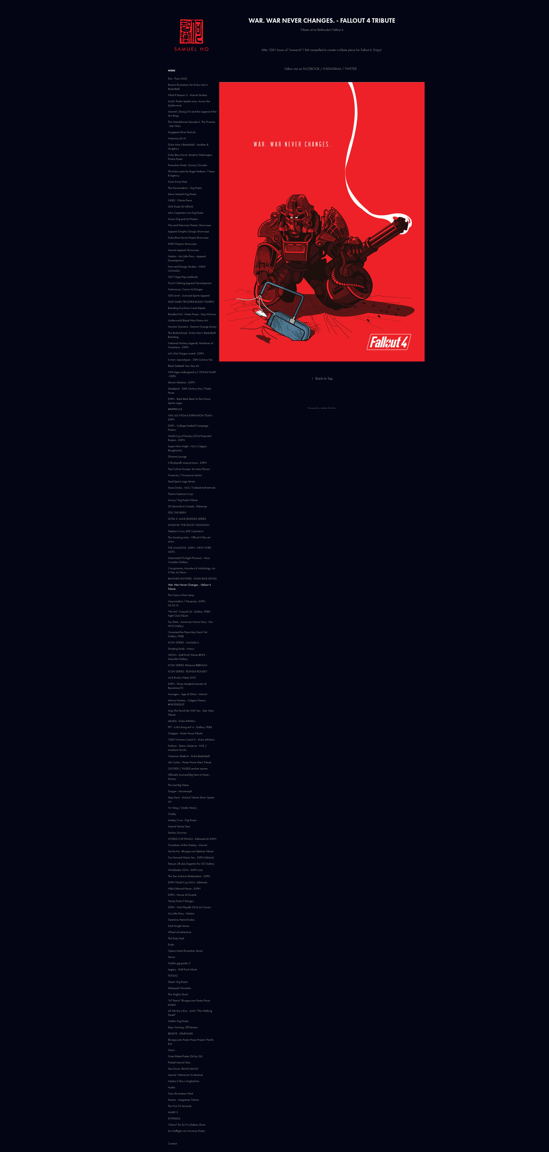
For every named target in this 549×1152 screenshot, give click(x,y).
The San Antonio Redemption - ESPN (189, 876)
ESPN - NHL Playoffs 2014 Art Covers (189, 907)
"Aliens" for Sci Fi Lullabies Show (187, 1124)
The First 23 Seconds (180, 1106)
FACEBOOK (311, 69)
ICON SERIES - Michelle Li (183, 642)
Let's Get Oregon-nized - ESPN (186, 353)
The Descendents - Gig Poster (185, 188)
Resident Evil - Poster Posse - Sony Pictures (192, 314)
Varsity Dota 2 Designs (181, 901)
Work (171, 70)
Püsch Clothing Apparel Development (189, 283)
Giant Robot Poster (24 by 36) (185, 1056)
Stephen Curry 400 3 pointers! (186, 531)
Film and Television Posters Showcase (189, 225)
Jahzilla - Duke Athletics (181, 721)
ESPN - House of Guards (182, 895)
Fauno (171, 957)
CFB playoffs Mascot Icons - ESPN (187, 463)
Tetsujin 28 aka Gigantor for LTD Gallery (191, 864)
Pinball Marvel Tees (179, 1062)
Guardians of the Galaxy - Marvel (187, 845)
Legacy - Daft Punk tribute (182, 969)
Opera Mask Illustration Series (185, 951)
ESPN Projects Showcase (182, 244)
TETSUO (173, 975)
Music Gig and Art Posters (183, 219)
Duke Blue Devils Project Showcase (188, 237)
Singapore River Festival (181, 132)
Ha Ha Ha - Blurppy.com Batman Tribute (191, 851)
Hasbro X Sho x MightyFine (183, 1081)
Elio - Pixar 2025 (177, 78)
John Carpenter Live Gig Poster (186, 213)
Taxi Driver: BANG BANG (183, 1069)
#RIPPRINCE (175, 409)
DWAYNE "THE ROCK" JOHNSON (189, 525)
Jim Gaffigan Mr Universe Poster (186, 1131)
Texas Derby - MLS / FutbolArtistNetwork (192, 487)
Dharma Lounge (177, 456)
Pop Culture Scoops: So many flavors (189, 469)
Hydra (171, 1087)
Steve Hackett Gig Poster (182, 194)
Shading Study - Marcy (181, 649)
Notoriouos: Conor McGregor (185, 289)
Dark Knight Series (178, 926)
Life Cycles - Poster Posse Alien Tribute (189, 762)
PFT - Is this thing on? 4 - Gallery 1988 (190, 727)
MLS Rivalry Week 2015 (182, 677)
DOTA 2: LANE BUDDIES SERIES (187, 519)
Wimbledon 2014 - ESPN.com (185, 870)
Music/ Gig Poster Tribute (183, 500)
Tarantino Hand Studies (181, 920)
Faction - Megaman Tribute (183, 1100)
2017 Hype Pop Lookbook (183, 277)
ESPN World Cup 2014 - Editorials (187, 882)
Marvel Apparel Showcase (183, 250)
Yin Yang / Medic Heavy (182, 808)
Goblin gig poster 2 (179, 963)
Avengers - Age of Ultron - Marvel (187, 694)
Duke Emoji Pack (177, 182)
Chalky (172, 814)
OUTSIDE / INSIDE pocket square (188, 768)
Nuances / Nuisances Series (185, 475)
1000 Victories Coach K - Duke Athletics (191, 739)
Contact (172, 1143)
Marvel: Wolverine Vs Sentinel (185, 1075)
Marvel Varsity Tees (179, 826)
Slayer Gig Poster (178, 982)
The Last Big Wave (178, 785)
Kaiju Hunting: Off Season (183, 1027)
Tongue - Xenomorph (180, 791)
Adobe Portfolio (328, 408)
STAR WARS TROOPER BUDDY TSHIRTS (191, 302)
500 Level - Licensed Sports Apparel (189, 295)
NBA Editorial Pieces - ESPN (184, 888)
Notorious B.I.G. (177, 138)
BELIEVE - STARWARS (180, 1033)
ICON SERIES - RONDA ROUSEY (187, 671)
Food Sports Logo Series (181, 481)
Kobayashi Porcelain (179, 988)
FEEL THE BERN (177, 512)
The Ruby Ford (176, 938)
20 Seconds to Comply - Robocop (187, 506)
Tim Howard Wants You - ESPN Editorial (191, 857)
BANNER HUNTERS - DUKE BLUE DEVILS (192, 578)
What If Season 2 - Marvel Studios (187, 95)
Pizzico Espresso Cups (180, 494)
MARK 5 (173, 1112)
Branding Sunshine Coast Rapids (186, 308)
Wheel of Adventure (179, 932)
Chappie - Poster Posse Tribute (185, 733)
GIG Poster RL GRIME (180, 206)
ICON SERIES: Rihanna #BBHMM (187, 665)
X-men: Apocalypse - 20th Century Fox (190, 359)
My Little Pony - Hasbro (181, 913)
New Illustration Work (180, 1093)
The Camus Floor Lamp (181, 595)
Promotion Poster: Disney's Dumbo (187, 165)
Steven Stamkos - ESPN (181, 382)
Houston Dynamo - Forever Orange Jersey (192, 326)
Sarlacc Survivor (177, 832)
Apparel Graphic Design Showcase (188, 231)
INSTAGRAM (332, 69)
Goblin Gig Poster (178, 1021)
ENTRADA (174, 1118)
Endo (171, 944)
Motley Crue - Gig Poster (182, 820)
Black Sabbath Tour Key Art (183, 366)
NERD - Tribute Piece (180, 200)
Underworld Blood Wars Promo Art (188, 320)
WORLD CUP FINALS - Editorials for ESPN (192, 839)
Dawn (171, 1050)
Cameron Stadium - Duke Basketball (189, 756)
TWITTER (351, 69)
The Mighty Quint (178, 994)
